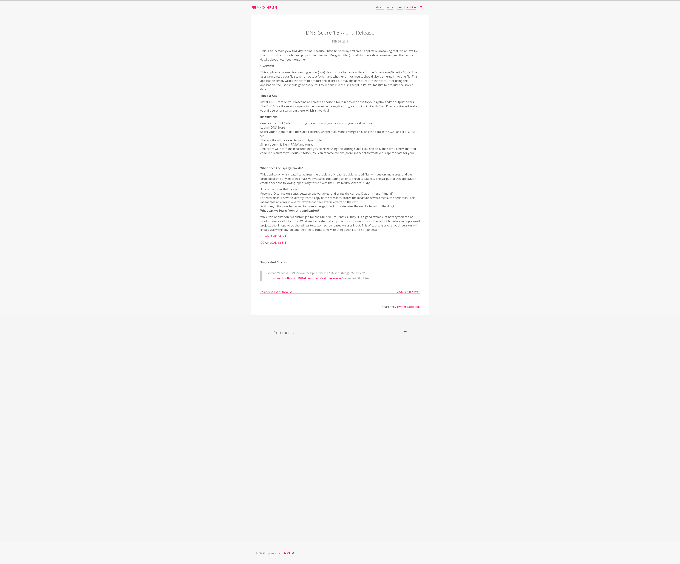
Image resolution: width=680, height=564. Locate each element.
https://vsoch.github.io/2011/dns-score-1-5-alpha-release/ (305, 278)
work (390, 7)
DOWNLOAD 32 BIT (273, 243)
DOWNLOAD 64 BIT (273, 236)
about (380, 7)
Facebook (413, 307)
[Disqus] (340, 384)
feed (400, 7)
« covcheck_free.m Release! (276, 291)
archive (411, 7)
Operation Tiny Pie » (408, 291)
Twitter (401, 307)
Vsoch (267, 7)
